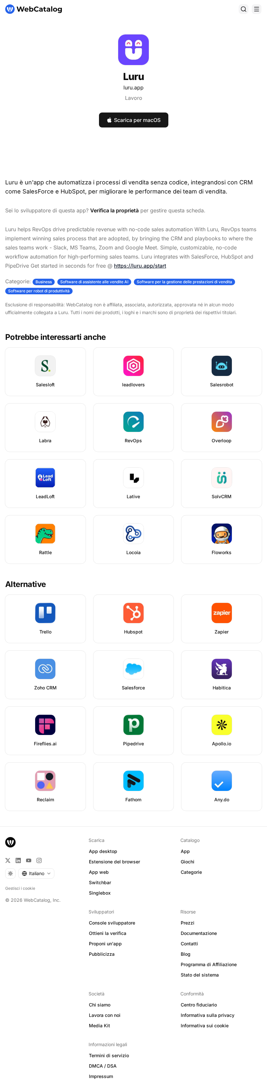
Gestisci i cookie (20, 888)
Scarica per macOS (137, 120)
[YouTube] (28, 860)
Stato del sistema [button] (200, 975)
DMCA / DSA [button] (103, 1066)
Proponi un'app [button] (105, 943)
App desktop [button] (103, 851)
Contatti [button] (189, 943)
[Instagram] (39, 860)
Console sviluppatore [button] (112, 923)
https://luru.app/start (140, 265)
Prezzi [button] (187, 923)
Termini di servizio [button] (109, 1055)
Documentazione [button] (199, 933)
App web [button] (99, 872)
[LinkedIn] (18, 860)
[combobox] (36, 873)
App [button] (185, 851)
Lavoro (133, 98)
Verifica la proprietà (114, 210)
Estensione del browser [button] (114, 861)
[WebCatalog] (10, 842)
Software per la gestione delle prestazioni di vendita (184, 281)
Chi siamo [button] (99, 1004)
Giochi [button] (187, 861)
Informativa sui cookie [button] (205, 1025)
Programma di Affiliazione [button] (209, 964)
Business (43, 281)
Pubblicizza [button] (102, 954)
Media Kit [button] (99, 1025)
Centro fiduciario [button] (199, 1004)
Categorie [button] (191, 872)
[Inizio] (33, 9)
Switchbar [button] (100, 882)
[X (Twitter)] (7, 860)
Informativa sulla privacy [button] (207, 1015)
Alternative (25, 584)
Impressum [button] (101, 1076)
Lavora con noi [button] (104, 1015)
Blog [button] (185, 954)
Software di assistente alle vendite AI (94, 281)
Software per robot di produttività (39, 290)
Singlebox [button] (100, 893)
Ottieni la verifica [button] (107, 933)
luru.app (133, 87)
